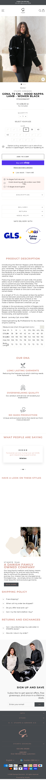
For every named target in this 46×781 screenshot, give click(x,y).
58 (20, 140)
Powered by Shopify (23, 777)
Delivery (23, 207)
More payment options (23, 168)
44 (14, 129)
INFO (22, 713)
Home (22, 88)
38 (32, 129)
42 (8, 135)
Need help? (23, 215)
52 (32, 135)
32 (20, 129)
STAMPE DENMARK (22, 744)
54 (38, 135)
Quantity (23, 113)
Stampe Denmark (23, 91)
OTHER (22, 718)
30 (32, 140)
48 (20, 135)
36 (26, 129)
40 (38, 129)
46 (14, 135)
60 (26, 140)
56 (14, 140)
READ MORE (11, 584)
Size (23, 126)
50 (26, 135)
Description (23, 195)
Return (23, 211)
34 (8, 129)
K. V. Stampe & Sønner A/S (22, 723)
